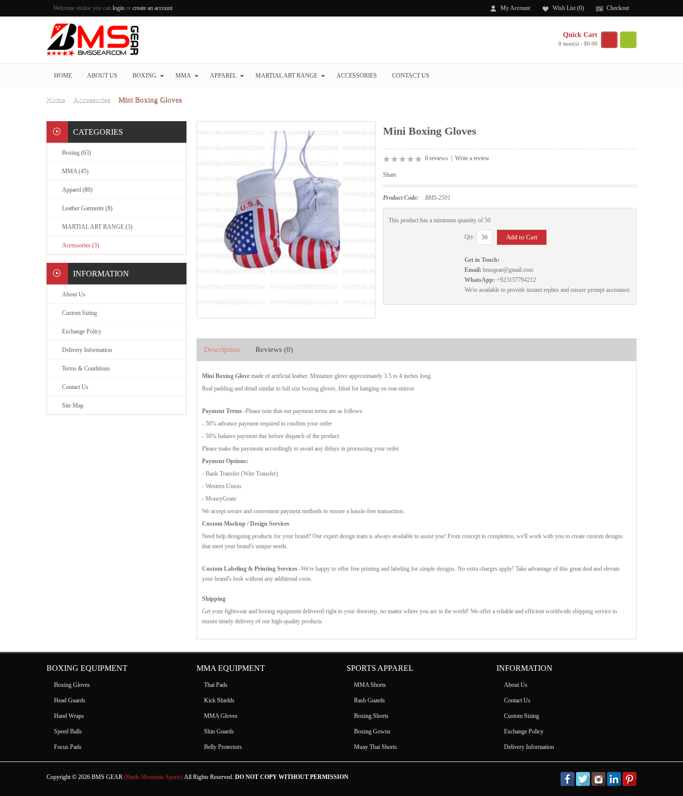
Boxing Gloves (72, 684)
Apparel (223, 75)
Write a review (472, 158)
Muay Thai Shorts (375, 746)
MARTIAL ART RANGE (287, 75)
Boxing (144, 75)
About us (102, 75)
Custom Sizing (79, 312)
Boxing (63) (76, 152)
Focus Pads (68, 746)
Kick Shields (219, 700)
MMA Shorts (370, 684)
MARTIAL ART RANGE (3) (97, 226)
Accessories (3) (80, 245)
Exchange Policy (82, 331)
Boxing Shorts (371, 715)
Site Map (73, 405)
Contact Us (411, 75)
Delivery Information (87, 349)
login (118, 8)
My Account (515, 8)
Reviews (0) (274, 349)
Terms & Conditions (86, 368)
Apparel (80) (77, 189)
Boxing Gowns (372, 731)
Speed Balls (68, 731)
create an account (152, 8)
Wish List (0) (568, 8)
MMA (183, 75)
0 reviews (436, 158)
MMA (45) (75, 171)
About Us (74, 294)
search (628, 40)
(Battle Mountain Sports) (154, 776)
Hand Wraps (69, 715)
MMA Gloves (221, 715)
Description (222, 349)
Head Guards (70, 700)
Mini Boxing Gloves (150, 100)
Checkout (617, 8)
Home (63, 75)
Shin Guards (219, 731)
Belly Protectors (223, 746)
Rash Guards (369, 700)
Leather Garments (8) (87, 208)
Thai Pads (216, 684)
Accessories (356, 75)
